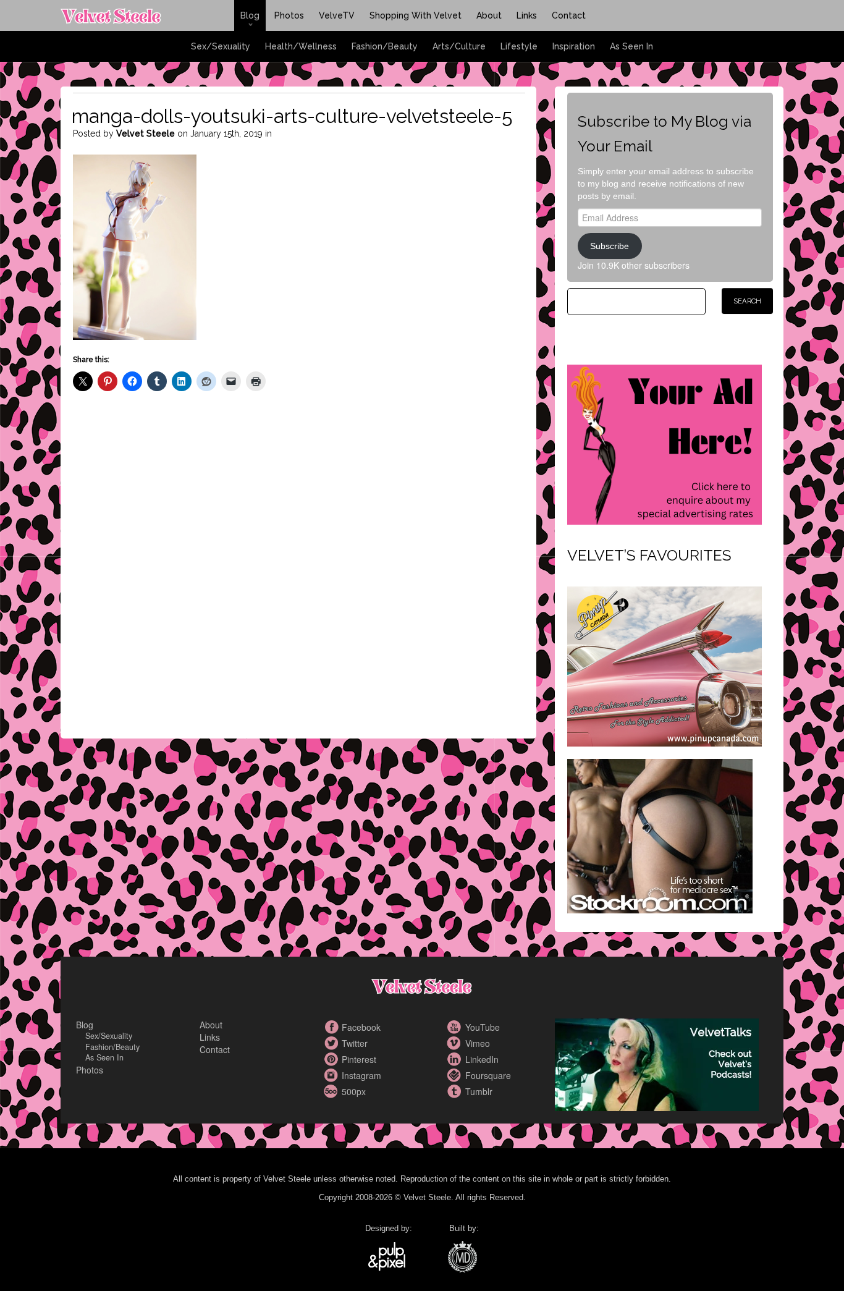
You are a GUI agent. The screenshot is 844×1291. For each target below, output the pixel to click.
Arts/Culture (459, 46)
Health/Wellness (301, 46)
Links (527, 15)
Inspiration (573, 46)
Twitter (332, 1043)
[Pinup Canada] (664, 665)
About (489, 15)
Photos (289, 15)
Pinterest (332, 1059)
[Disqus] (299, 575)
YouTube (456, 1027)
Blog (250, 15)
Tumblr (456, 1091)
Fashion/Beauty (385, 46)
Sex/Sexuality (220, 46)
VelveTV (337, 15)
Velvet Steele (145, 133)
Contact (569, 15)
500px (332, 1091)
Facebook (332, 1027)
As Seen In (631, 46)
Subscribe (609, 246)
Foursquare (456, 1075)
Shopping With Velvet (415, 15)
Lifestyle (519, 46)
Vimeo (456, 1043)
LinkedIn (456, 1059)
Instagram (332, 1075)
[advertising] (664, 443)
